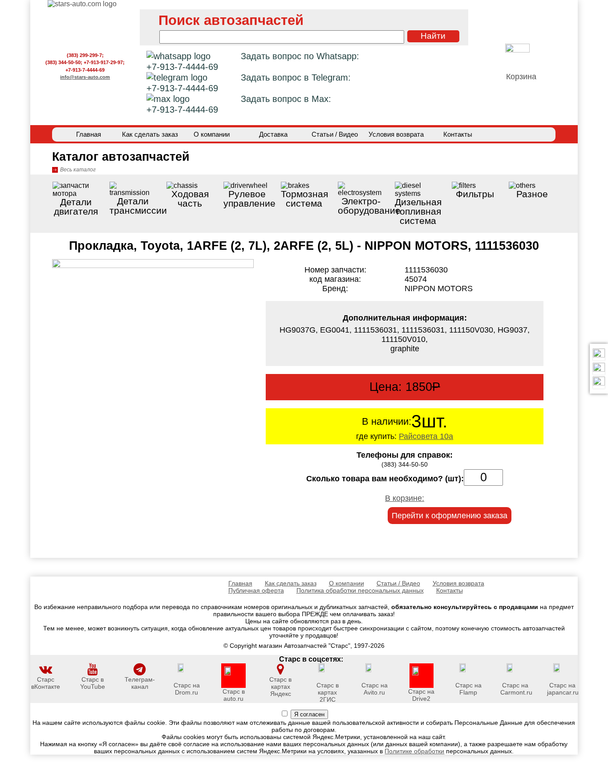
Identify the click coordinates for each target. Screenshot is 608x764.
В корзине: (404, 498)
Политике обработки (414, 751)
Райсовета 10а (426, 436)
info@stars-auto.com (85, 77)
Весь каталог (78, 170)
